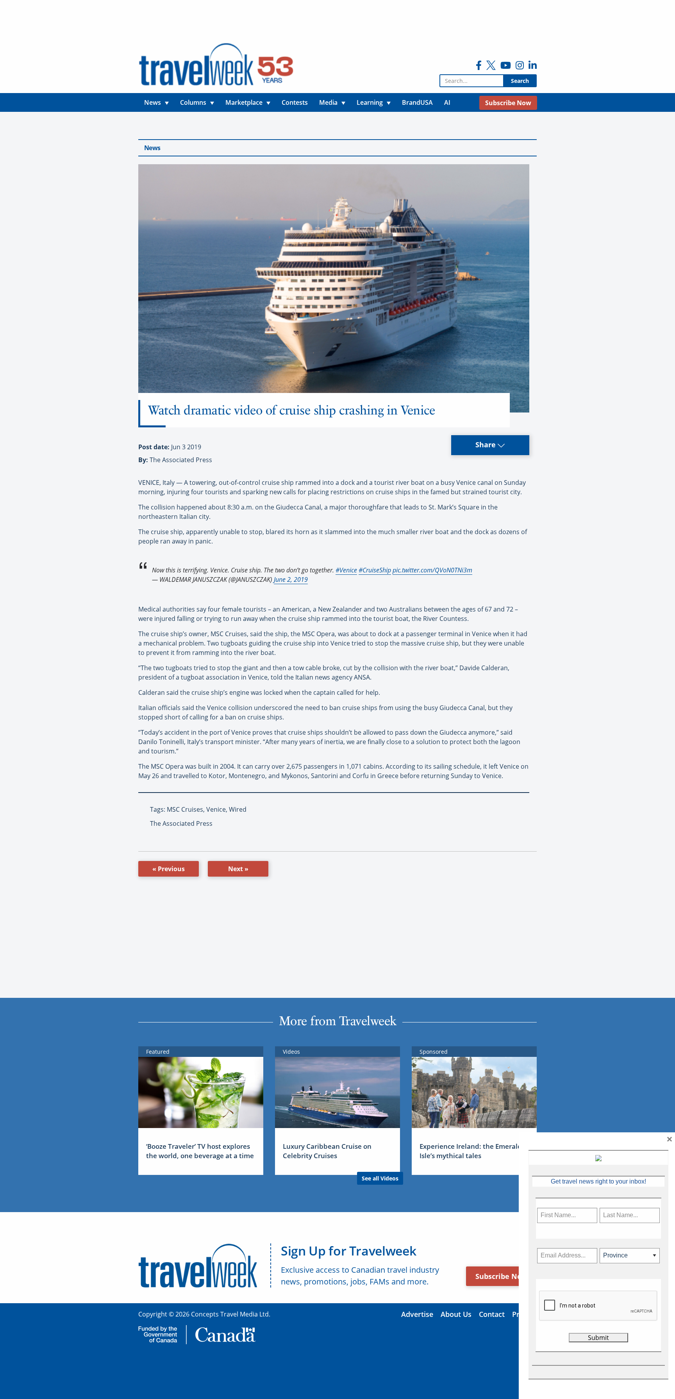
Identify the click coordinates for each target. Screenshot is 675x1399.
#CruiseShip (375, 570)
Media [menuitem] (328, 102)
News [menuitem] (152, 102)
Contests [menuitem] (295, 102)
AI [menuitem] (447, 102)
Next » (238, 869)
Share (486, 444)
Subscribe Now (501, 1276)
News (152, 147)
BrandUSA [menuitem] (417, 102)
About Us (456, 1314)
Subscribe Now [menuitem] (508, 103)
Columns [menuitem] (193, 102)
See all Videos (380, 1178)
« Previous (168, 869)
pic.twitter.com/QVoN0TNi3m (432, 570)
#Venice (346, 570)
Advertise (417, 1314)
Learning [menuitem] (370, 102)
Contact (492, 1314)
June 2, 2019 (291, 579)
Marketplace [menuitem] (243, 102)
